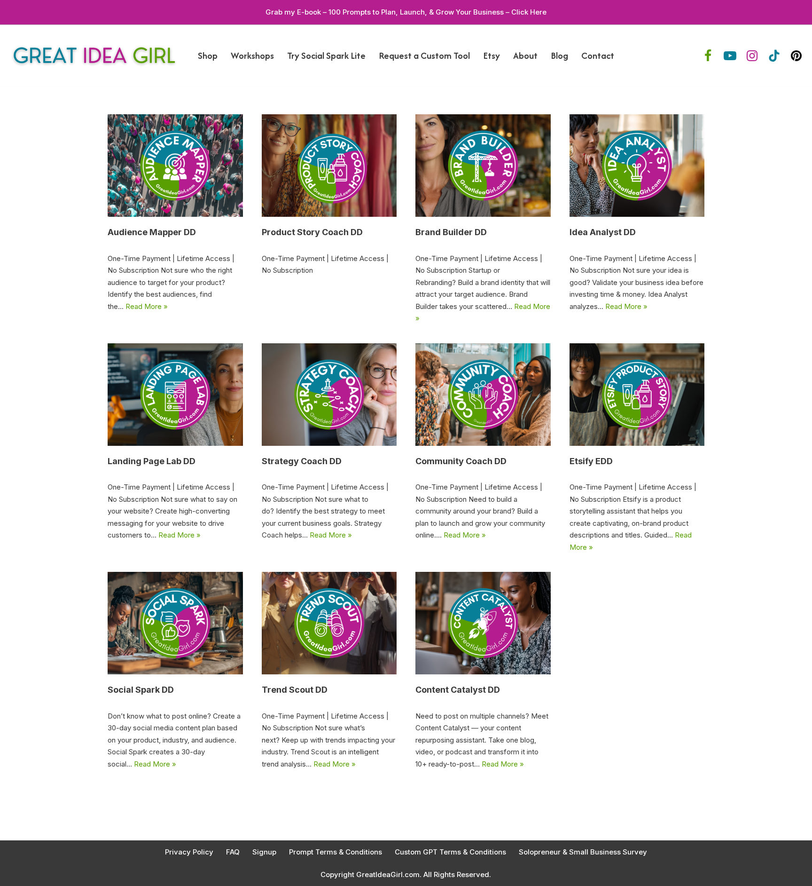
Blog (559, 55)
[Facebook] (708, 55)
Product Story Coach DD (312, 232)
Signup (264, 851)
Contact (597, 55)
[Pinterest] (796, 55)
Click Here (529, 12)
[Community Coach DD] (483, 394)
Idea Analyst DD (603, 232)
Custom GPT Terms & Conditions (450, 851)
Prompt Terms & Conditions (335, 851)
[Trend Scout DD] (329, 623)
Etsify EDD (591, 461)
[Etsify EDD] (637, 394)
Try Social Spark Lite (326, 55)
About (525, 55)
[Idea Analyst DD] (637, 165)
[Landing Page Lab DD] (175, 394)
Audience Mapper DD (152, 232)
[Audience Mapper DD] (175, 165)
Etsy (491, 55)
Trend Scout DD (295, 690)
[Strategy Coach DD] (329, 394)
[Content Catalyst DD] (483, 623)
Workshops (252, 55)
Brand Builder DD (451, 232)
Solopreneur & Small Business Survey (583, 851)
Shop (208, 55)
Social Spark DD (141, 690)
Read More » (146, 306)
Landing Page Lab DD (151, 461)
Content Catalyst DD (457, 690)
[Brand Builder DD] (483, 165)
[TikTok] (774, 55)
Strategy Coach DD (302, 461)
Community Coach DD (461, 461)
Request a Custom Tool (424, 55)
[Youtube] (730, 55)
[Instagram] (752, 55)
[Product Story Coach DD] (329, 165)
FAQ (233, 851)
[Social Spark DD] (175, 623)
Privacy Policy (189, 851)
